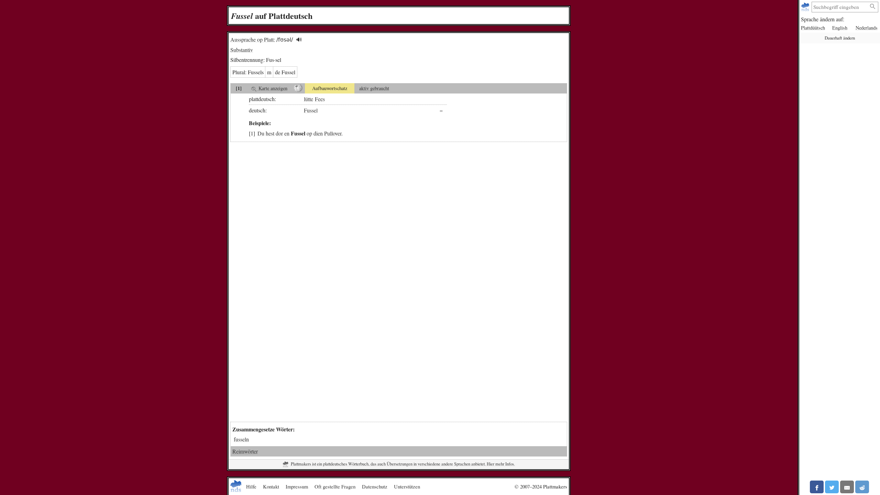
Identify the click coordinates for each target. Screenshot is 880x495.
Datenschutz (374, 486)
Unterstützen (407, 486)
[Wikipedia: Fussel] (298, 88)
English (839, 27)
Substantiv (241, 49)
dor (279, 133)
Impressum (297, 486)
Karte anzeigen (272, 88)
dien (318, 133)
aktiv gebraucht (374, 88)
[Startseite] (806, 7)
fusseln (241, 439)
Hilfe (251, 486)
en (286, 133)
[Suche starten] (872, 7)
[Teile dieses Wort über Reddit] (862, 487)
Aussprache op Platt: (252, 39)
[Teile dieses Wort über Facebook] (817, 487)
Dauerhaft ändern (840, 38)
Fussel (311, 110)
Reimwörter (245, 451)
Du (260, 133)
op (309, 133)
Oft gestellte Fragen (335, 486)
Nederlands (867, 27)
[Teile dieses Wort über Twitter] (832, 487)
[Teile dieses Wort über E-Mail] (847, 487)
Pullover (332, 133)
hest (270, 133)
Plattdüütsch (813, 27)
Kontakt (271, 486)
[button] (299, 39)
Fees (320, 98)
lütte (308, 98)
